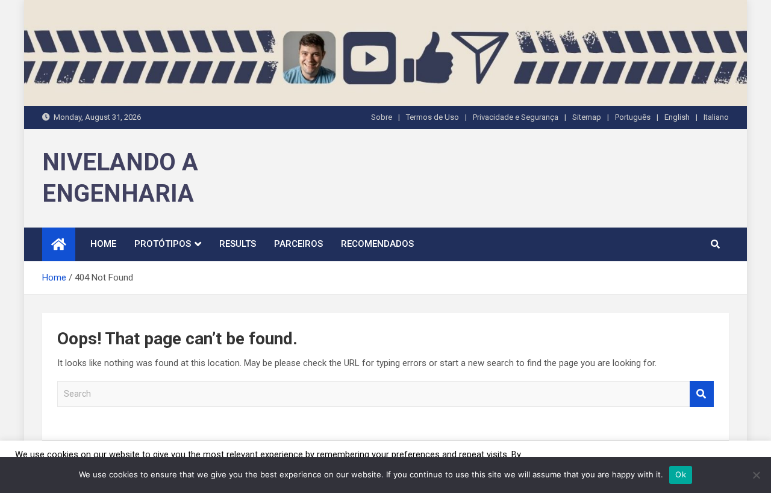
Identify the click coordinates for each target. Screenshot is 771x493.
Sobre (381, 117)
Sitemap (586, 117)
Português (633, 117)
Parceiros (298, 243)
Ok (680, 474)
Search (702, 394)
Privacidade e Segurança (515, 117)
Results (237, 243)
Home (103, 243)
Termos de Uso (432, 117)
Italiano (716, 117)
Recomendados (377, 243)
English (677, 117)
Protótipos (162, 243)
